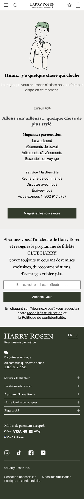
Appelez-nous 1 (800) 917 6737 (42, 196)
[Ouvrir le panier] (78, 5)
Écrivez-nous (42, 190)
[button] (6, 5)
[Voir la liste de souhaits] (69, 5)
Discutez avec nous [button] (42, 184)
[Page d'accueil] (42, 5)
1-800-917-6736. (15, 367)
